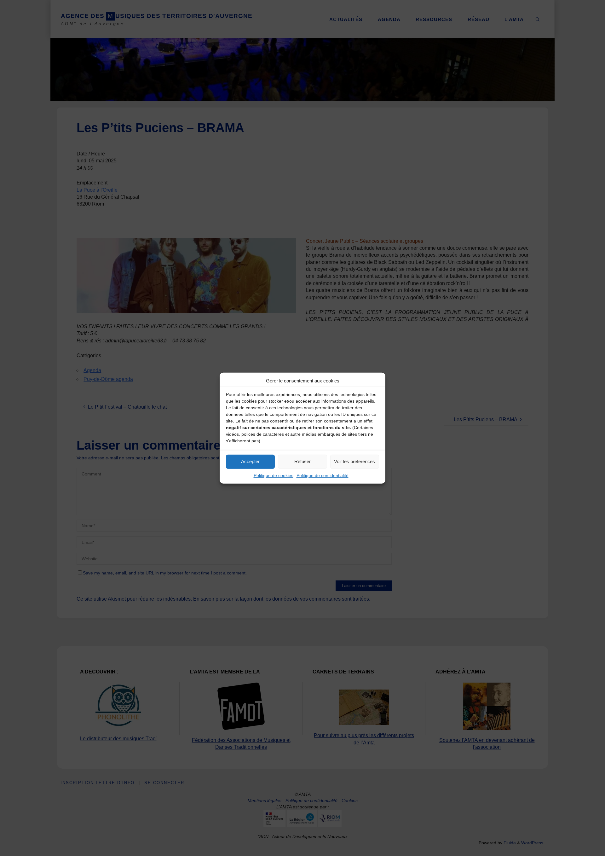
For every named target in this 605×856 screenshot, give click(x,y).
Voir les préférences (354, 461)
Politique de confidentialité (323, 475)
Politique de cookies (273, 475)
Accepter (250, 461)
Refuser (302, 461)
